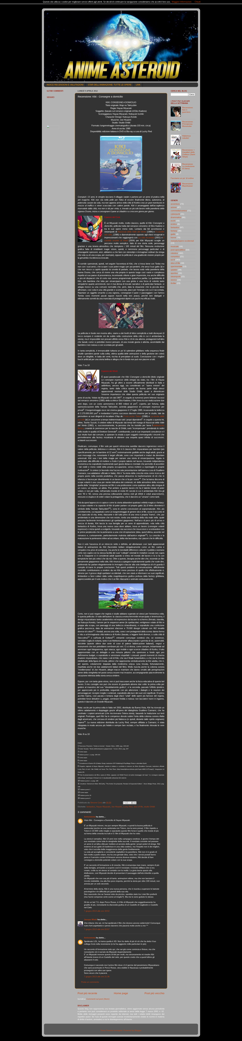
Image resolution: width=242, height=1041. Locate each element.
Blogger (138, 1030)
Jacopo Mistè (90, 919)
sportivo (174, 273)
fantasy (174, 231)
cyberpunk (175, 214)
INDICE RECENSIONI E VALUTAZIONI (65, 84)
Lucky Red (127, 807)
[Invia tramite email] (124, 802)
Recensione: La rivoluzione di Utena (188, 166)
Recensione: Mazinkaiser (187, 185)
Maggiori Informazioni (181, 2)
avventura (175, 204)
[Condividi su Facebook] (132, 802)
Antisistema (89, 817)
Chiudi (197, 2)
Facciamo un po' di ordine (182, 178)
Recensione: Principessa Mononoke (187, 124)
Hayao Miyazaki (103, 807)
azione (174, 207)
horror (173, 237)
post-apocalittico (178, 250)
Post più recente (87, 993)
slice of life (138, 807)
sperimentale (176, 266)
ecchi (173, 221)
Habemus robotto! (186, 137)
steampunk (176, 276)
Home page (121, 993)
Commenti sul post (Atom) (98, 999)
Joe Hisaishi (116, 807)
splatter (174, 270)
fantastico (91, 807)
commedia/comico (179, 211)
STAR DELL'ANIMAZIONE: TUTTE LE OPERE (110, 84)
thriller (173, 283)
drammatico (176, 217)
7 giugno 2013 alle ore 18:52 (97, 911)
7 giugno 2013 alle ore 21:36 (97, 977)
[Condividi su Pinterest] (135, 802)
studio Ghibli (149, 807)
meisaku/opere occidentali (182, 241)
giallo (173, 234)
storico (174, 280)
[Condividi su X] (129, 802)
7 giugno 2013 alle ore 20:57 (97, 929)
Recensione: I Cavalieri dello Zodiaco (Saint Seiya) (188, 153)
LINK (138, 84)
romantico (175, 256)
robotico (174, 253)
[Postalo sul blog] (127, 802)
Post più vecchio (154, 993)
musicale (175, 246)
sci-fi (173, 260)
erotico (174, 224)
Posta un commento (90, 982)
